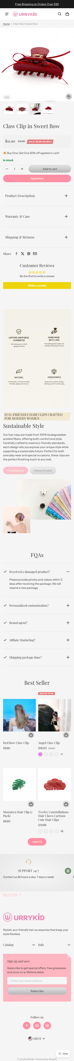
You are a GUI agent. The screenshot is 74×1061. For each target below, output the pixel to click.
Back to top (10, 894)
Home (6, 23)
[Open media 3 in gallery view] (35, 108)
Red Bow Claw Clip (16, 743)
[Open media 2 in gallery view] (22, 108)
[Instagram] (47, 1025)
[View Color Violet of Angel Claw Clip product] (40, 754)
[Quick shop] (31, 735)
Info (41, 945)
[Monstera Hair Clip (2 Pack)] (19, 784)
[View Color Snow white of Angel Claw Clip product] (51, 754)
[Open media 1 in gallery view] (8, 108)
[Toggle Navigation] (7, 14)
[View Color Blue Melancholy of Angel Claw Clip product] (46, 754)
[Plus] (22, 169)
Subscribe (37, 991)
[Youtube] (37, 1025)
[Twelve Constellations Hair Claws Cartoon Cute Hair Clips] (54, 784)
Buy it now (37, 178)
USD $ (37, 1038)
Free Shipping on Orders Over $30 (37, 4)
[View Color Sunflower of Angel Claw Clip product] (57, 754)
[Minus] (7, 169)
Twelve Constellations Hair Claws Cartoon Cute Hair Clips (53, 816)
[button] (60, 14)
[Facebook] (26, 1025)
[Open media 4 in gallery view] (48, 108)
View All (37, 841)
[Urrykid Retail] (25, 14)
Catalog (8, 945)
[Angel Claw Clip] (54, 715)
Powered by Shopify (46, 1059)
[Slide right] (68, 871)
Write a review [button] (37, 285)
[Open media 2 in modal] (37, 64)
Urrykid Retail (27, 1059)
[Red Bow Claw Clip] (19, 715)
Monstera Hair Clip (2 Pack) (18, 814)
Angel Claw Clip (49, 743)
